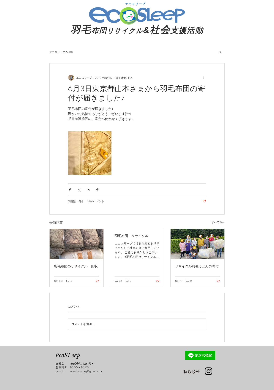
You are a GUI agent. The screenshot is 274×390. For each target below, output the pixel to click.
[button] (220, 52)
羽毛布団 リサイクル (131, 236)
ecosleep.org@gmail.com (86, 371)
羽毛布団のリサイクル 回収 (76, 266)
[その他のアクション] (203, 77)
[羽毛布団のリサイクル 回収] (76, 244)
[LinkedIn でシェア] (88, 189)
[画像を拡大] (89, 153)
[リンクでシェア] (97, 189)
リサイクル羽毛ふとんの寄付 (197, 266)
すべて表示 (218, 222)
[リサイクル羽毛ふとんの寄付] (197, 244)
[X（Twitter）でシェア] (79, 189)
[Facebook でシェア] (70, 189)
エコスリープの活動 (61, 52)
